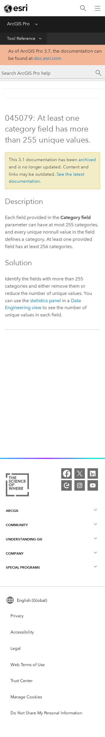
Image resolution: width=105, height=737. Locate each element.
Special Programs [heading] (23, 567)
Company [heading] (14, 553)
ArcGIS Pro (18, 23)
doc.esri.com (47, 58)
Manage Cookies (26, 697)
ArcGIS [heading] (12, 510)
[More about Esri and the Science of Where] (17, 486)
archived (87, 159)
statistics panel (45, 300)
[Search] (83, 8)
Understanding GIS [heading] (24, 539)
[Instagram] (79, 485)
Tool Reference (21, 38)
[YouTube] (93, 485)
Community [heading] (17, 525)
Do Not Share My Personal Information (46, 713)
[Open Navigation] (97, 8)
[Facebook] (66, 473)
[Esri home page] (16, 8)
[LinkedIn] (93, 473)
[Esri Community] (66, 485)
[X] (79, 473)
